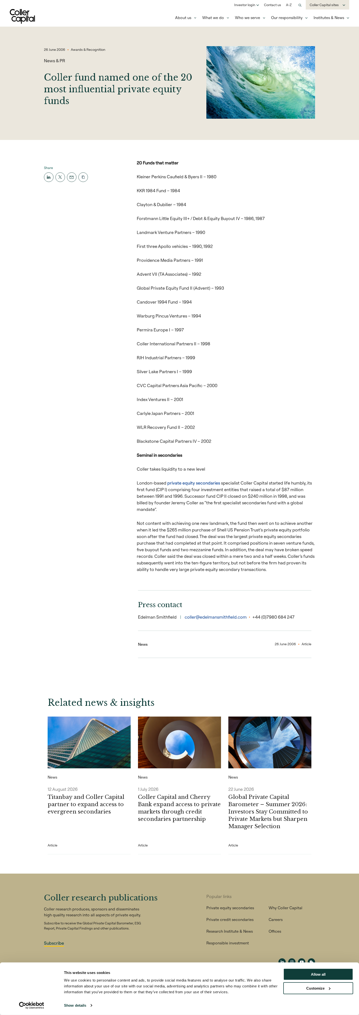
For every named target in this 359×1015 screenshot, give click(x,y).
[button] (83, 177)
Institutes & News (329, 17)
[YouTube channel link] (301, 962)
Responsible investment (227, 943)
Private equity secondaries (230, 907)
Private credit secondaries (229, 919)
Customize (315, 988)
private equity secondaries (193, 483)
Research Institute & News (229, 931)
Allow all (318, 974)
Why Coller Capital (285, 907)
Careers (276, 919)
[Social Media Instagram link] (292, 962)
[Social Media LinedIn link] (282, 962)
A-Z (289, 5)
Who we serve (247, 17)
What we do (213, 17)
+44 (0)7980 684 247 (273, 617)
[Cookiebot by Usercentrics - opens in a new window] (31, 1005)
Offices (275, 931)
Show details (75, 1005)
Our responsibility (287, 17)
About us (183, 17)
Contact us (272, 5)
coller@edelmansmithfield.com (216, 617)
